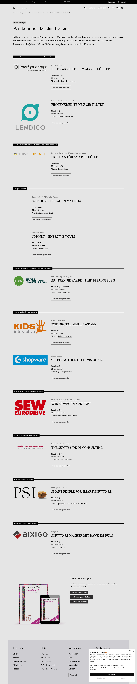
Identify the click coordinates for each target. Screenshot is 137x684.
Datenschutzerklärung (127, 651)
